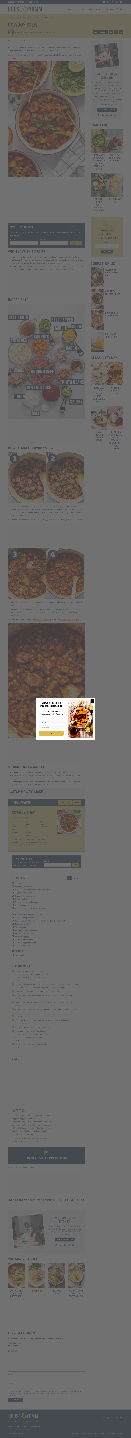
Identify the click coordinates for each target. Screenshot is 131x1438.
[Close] (92, 701)
